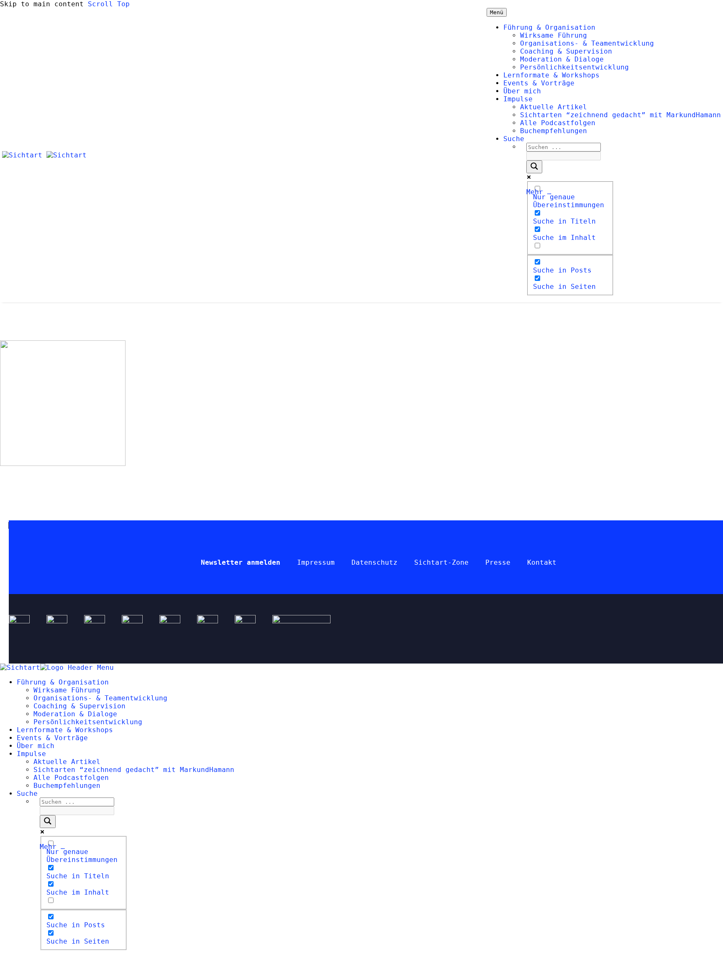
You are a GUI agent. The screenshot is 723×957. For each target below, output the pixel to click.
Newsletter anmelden (240, 562)
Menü (496, 12)
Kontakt (541, 562)
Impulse (518, 99)
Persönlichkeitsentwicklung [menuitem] (87, 722)
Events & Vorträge (538, 83)
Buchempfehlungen (553, 131)
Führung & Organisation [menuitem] (63, 682)
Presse (497, 562)
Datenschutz (374, 562)
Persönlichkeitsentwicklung (574, 67)
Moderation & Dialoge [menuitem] (75, 714)
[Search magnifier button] (534, 166)
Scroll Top (109, 4)
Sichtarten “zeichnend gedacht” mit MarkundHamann (620, 115)
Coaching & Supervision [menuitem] (79, 706)
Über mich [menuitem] (35, 746)
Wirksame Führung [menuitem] (66, 690)
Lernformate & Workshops (551, 75)
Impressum (316, 562)
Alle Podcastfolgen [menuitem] (71, 778)
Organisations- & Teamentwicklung (587, 43)
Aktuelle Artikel (553, 107)
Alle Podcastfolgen (557, 123)
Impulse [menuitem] (31, 754)
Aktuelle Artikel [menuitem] (66, 762)
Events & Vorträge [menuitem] (52, 738)
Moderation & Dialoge (562, 59)
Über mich (522, 91)
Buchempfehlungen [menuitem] (66, 786)
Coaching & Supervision (566, 51)
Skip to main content (42, 4)
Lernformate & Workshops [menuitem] (65, 730)
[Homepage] (44, 155)
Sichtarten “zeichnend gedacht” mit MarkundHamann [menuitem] (133, 770)
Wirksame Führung (553, 35)
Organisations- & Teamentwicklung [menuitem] (100, 698)
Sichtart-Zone (441, 562)
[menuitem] (27, 794)
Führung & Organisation (549, 27)
